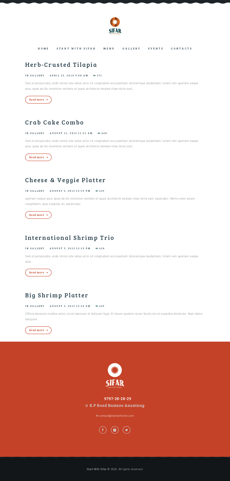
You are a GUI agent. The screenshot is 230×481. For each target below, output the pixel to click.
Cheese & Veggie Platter (65, 180)
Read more (36, 99)
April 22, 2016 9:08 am (69, 75)
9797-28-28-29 (118, 398)
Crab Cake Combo (54, 122)
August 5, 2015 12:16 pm (70, 306)
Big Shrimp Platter (57, 295)
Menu (109, 48)
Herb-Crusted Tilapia (61, 64)
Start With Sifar (97, 469)
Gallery (131, 48)
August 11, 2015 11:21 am (71, 133)
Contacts (181, 48)
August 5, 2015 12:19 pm (70, 190)
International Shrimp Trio (69, 237)
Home (43, 48)
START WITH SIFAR (76, 48)
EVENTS (156, 48)
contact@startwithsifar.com (116, 415)
